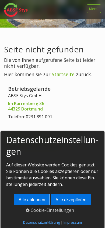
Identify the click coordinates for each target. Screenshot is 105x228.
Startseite (63, 74)
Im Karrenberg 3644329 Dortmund (26, 106)
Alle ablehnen (32, 199)
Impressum (73, 222)
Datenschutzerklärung (41, 222)
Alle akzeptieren (70, 199)
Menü (94, 8)
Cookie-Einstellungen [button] (52, 210)
